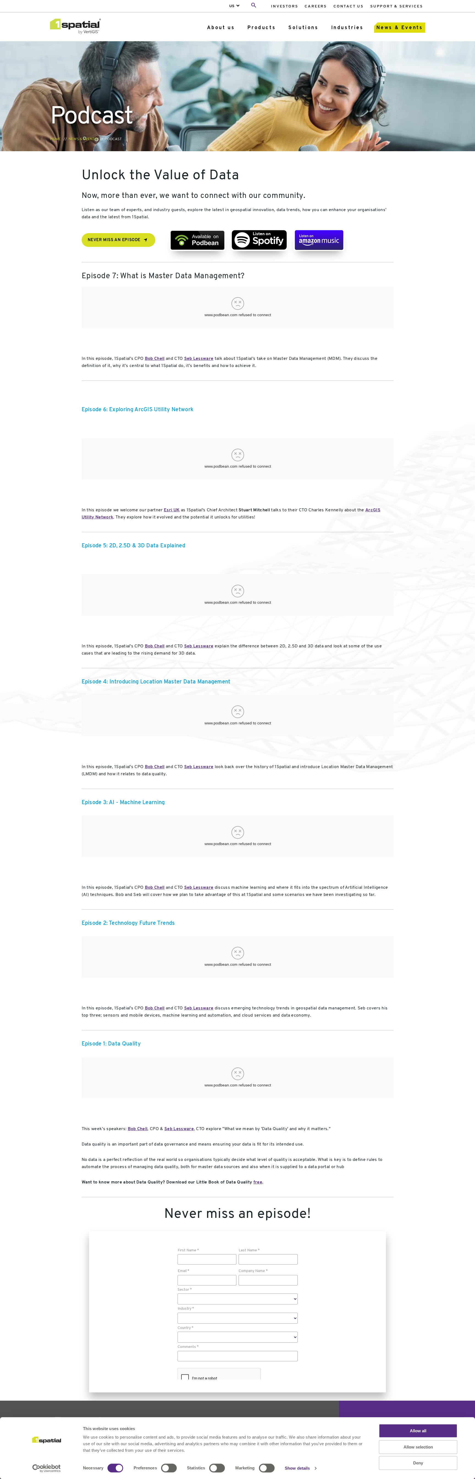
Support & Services (396, 6)
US (231, 6)
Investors (284, 6)
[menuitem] (284, 6)
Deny (418, 1463)
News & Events (399, 28)
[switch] (169, 1468)
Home (55, 139)
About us (221, 28)
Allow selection (418, 1447)
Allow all (418, 1430)
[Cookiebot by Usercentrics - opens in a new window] (47, 1468)
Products (261, 28)
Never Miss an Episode (114, 240)
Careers (316, 6)
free (257, 1182)
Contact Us (348, 6)
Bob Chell (155, 359)
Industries (347, 28)
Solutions (303, 28)
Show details (297, 1468)
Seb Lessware (199, 359)
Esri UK (171, 510)
